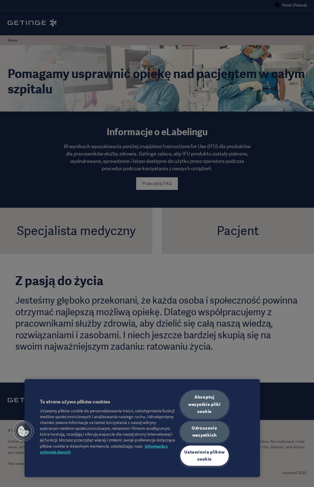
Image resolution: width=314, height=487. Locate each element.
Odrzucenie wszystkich (204, 432)
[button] (23, 431)
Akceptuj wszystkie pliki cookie (204, 404)
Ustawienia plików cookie (204, 455)
